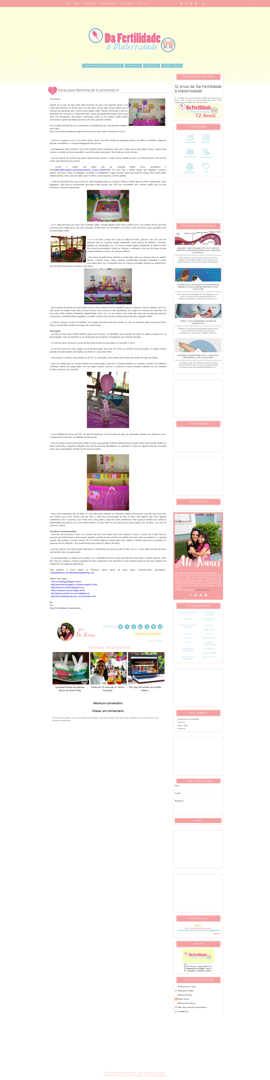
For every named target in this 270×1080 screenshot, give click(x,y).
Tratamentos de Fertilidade (103, 65)
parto (188, 642)
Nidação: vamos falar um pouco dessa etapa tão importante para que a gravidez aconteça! (198, 250)
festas (159, 641)
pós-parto (209, 649)
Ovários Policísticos (109, 3)
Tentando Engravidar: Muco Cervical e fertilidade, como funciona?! (198, 356)
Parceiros (151, 65)
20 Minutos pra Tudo (187, 987)
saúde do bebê (209, 653)
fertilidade (209, 630)
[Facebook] (190, 595)
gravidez (187, 638)
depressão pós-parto (209, 620)
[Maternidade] (190, 159)
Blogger (162, 1075)
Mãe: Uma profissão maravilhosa (192, 1007)
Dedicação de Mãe (186, 991)
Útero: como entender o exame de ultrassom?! (198, 322)
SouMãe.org (183, 1011)
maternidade (209, 638)
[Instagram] (206, 595)
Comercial (133, 65)
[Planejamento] (190, 145)
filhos (209, 634)
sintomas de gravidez (188, 658)
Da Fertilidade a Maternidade (121, 1073)
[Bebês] (214, 934)
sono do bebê (209, 657)
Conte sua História (187, 613)
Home (67, 3)
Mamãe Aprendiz (185, 995)
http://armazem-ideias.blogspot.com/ (68, 587)
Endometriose (89, 3)
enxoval (209, 625)
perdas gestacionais (209, 643)
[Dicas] (206, 174)
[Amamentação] (206, 159)
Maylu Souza (183, 999)
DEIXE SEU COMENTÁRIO (148, 634)
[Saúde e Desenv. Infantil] (190, 174)
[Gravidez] (206, 145)
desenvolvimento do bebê (188, 626)
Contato (142, 3)
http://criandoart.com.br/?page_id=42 (68, 590)
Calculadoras (128, 3)
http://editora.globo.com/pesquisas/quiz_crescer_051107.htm (83, 170)
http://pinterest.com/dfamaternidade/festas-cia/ (72, 572)
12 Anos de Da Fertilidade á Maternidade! (198, 88)
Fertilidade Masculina (209, 614)
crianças (187, 619)
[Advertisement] (108, 813)
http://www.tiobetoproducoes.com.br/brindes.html (73, 596)
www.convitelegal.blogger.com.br (66, 581)
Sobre (76, 3)
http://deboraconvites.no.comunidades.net (70, 593)
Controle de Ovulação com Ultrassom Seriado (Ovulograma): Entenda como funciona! (198, 286)
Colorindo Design (134, 1075)
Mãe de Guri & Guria (186, 1003)
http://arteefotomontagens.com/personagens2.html (74, 584)
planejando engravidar (188, 650)
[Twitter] (196, 595)
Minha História (202, 590)
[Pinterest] (201, 595)
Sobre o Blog (172, 65)
